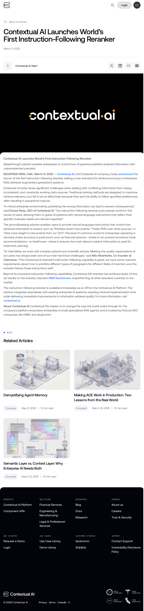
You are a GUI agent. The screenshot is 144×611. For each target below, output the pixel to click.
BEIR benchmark (60, 278)
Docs (79, 511)
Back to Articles (18, 21)
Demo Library (48, 547)
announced (125, 174)
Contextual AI (65, 174)
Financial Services (51, 504)
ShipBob (81, 547)
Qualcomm (82, 541)
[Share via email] (136, 65)
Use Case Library (50, 541)
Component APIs (14, 511)
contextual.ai (12, 300)
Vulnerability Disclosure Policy (126, 549)
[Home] (7, 5)
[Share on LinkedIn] (120, 65)
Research (81, 517)
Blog (78, 504)
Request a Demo (14, 541)
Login (124, 5)
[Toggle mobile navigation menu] (136, 5)
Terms (52, 602)
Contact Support (122, 541)
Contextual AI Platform (18, 504)
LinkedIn (61, 602)
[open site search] (112, 5)
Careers (116, 511)
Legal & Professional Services (52, 524)
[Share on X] (111, 65)
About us (117, 504)
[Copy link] (128, 65)
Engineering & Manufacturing (49, 513)
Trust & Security (122, 517)
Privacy (43, 602)
